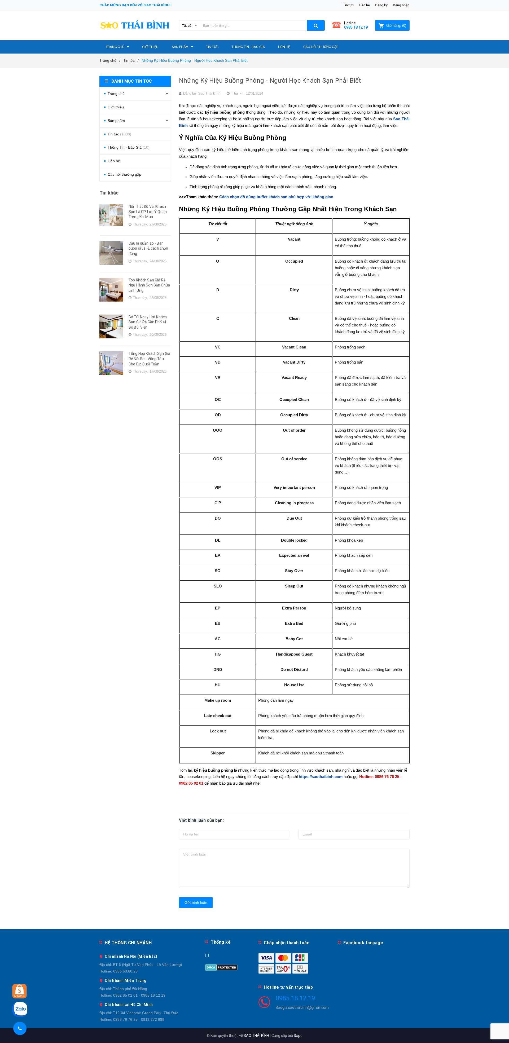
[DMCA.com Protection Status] (221, 967)
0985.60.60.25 (125, 971)
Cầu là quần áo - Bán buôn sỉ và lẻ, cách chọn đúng (148, 248)
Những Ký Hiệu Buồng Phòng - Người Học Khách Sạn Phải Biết (270, 80)
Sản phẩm (116, 120)
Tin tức (348, 5)
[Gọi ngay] (20, 1028)
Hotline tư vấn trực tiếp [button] (288, 987)
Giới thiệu (116, 107)
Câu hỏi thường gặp (124, 174)
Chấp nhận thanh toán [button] (286, 942)
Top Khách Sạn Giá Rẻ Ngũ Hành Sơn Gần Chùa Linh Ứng (149, 285)
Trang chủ (116, 93)
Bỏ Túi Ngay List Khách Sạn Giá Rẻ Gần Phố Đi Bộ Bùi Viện (148, 322)
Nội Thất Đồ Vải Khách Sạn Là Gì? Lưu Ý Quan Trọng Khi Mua (148, 211)
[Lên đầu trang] (499, 1032)
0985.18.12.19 (295, 998)
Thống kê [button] (221, 942)
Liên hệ (364, 5)
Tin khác (109, 193)
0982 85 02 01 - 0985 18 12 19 (139, 995)
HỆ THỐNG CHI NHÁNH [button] (128, 942)
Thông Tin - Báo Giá (129, 147)
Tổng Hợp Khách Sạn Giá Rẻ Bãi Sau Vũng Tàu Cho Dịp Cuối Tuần (149, 358)
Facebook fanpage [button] (363, 942)
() (396, 26)
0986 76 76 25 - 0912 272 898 (138, 1019)
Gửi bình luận (196, 902)
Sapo (298, 1035)
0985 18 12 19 (356, 27)
